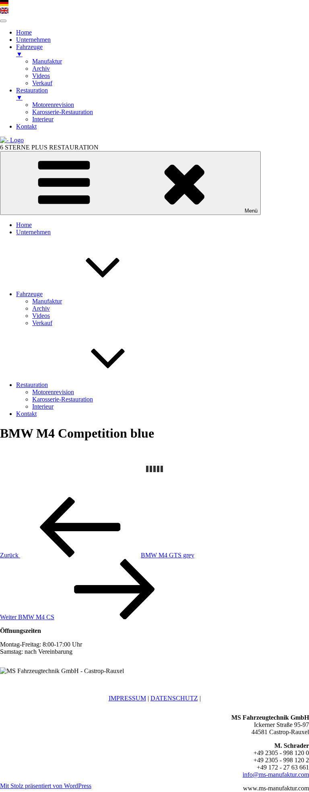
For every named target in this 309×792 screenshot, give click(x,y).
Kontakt (26, 413)
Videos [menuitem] (41, 75)
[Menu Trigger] (3, 21)
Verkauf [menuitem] (42, 83)
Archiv (41, 308)
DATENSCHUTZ (174, 698)
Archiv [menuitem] (41, 68)
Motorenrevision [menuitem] (53, 104)
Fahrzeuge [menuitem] (29, 50)
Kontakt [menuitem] (26, 126)
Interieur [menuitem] (43, 119)
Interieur (43, 406)
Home (24, 224)
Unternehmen (33, 232)
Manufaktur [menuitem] (47, 61)
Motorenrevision (53, 392)
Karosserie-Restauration (62, 399)
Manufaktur (47, 301)
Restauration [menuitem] (32, 94)
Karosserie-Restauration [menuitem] (62, 111)
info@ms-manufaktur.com (276, 774)
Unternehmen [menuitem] (33, 39)
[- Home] (12, 140)
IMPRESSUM (127, 698)
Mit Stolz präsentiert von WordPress (45, 785)
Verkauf (42, 322)
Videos (41, 315)
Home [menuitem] (24, 32)
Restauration (32, 384)
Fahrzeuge (29, 294)
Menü (251, 211)
